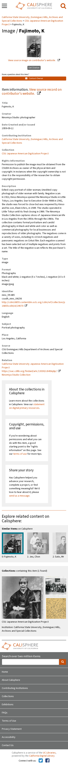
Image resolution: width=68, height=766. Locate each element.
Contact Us (8, 745)
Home (5, 672)
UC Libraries (49, 753)
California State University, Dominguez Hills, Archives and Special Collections (32, 141)
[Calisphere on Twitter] (41, 760)
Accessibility (8, 737)
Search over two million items (21, 656)
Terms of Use (9, 721)
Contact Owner (35, 78)
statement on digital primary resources (26, 406)
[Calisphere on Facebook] (47, 760)
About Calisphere (11, 680)
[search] (63, 6)
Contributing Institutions (15, 688)
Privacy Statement (12, 729)
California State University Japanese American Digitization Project (33, 365)
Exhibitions (7, 704)
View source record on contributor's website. (32, 91)
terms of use (20, 454)
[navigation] (4, 6)
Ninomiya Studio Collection (16, 375)
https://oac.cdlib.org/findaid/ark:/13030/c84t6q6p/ (29, 371)
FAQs (4, 712)
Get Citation (34, 67)
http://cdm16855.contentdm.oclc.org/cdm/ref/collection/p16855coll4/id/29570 (33, 304)
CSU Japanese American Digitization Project (32, 22)
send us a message (19, 496)
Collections (8, 696)
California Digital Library (42, 756)
